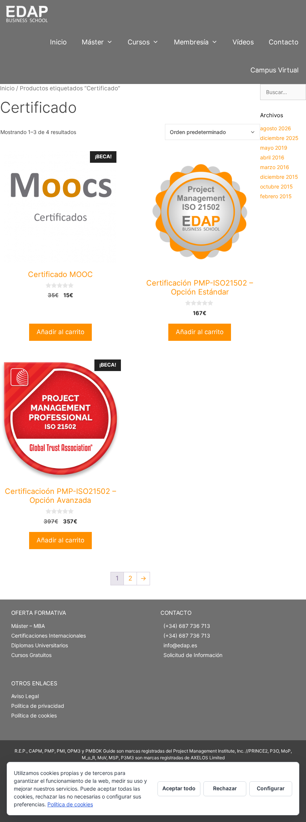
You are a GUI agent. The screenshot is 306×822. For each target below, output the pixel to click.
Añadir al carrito (60, 332)
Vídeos (243, 42)
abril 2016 (272, 157)
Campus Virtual (274, 70)
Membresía (191, 42)
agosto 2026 (275, 128)
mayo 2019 (273, 147)
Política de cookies (34, 715)
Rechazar (225, 788)
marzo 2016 (274, 167)
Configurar (271, 788)
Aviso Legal (25, 696)
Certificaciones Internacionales (48, 635)
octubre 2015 (276, 186)
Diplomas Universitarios (39, 645)
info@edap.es (180, 645)
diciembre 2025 (279, 138)
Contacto (284, 42)
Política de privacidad (37, 706)
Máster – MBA (28, 626)
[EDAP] (28, 14)
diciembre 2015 (279, 177)
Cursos (139, 42)
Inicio (58, 42)
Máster (93, 42)
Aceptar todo (179, 788)
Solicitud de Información (192, 655)
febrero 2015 (276, 196)
